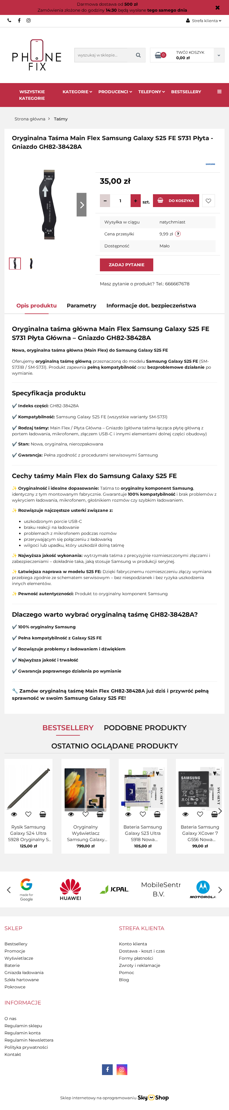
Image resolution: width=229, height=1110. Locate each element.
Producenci (113, 91)
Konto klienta (133, 944)
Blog (124, 979)
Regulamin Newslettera (28, 1040)
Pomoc (126, 972)
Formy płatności (136, 958)
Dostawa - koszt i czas (142, 951)
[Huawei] (71, 889)
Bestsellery (186, 91)
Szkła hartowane (21, 979)
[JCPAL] (114, 889)
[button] (13, 928)
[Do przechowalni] (208, 200)
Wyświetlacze (18, 958)
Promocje (14, 951)
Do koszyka (181, 200)
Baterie (12, 965)
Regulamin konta (22, 1033)
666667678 (9, 20)
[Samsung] (210, 163)
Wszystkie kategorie (32, 95)
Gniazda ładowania (24, 972)
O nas (10, 1018)
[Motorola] (202, 889)
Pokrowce (14, 987)
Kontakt (12, 1054)
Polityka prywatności (26, 1047)
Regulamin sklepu (23, 1025)
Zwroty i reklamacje (139, 965)
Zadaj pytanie (126, 264)
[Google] (26, 889)
